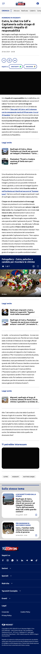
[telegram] (27, 560)
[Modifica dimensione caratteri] (15, 60)
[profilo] (37, 3)
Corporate (5, 612)
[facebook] (3, 560)
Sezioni (5, 568)
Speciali (5, 576)
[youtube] (32, 560)
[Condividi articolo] (4, 60)
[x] (17, 560)
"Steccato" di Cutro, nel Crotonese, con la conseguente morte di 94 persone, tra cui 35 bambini (20, 112)
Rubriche (5, 583)
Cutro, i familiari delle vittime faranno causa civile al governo (25, 530)
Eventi (4, 598)
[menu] (3, 3)
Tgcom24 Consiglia (9, 591)
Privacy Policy (6, 615)
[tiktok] (36, 560)
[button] (20, 3)
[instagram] (8, 560)
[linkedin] (22, 560)
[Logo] (20, 3)
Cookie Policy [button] (25, 612)
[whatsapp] (12, 560)
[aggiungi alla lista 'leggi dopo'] (9, 60)
